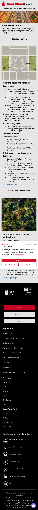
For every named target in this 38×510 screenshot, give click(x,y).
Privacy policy (31, 244)
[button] (5, 244)
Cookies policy (19, 254)
